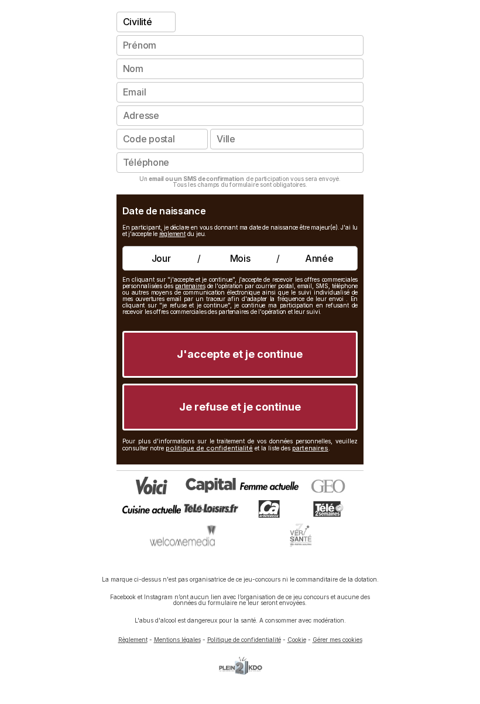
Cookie (296, 639)
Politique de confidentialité (244, 639)
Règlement (133, 639)
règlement (172, 233)
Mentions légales (177, 639)
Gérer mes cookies (337, 639)
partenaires (190, 285)
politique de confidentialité (209, 448)
